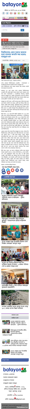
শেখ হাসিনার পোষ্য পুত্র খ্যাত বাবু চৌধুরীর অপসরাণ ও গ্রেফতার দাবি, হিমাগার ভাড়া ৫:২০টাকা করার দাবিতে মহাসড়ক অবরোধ (15, 343)
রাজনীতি (14, 44)
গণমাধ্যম (22, 42)
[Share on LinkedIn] (17, 170)
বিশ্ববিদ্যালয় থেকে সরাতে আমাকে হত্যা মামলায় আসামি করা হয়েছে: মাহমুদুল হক (13, 54)
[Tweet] (8, 170)
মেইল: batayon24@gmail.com (15, 399)
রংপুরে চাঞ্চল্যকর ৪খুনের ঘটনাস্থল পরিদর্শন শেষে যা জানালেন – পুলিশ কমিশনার (13, 197)
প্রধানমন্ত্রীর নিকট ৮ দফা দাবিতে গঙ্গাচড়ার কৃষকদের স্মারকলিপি (15, 286)
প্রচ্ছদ (5, 40)
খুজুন (22, 30)
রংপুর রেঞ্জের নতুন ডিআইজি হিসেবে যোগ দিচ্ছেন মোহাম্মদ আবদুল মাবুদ (15, 242)
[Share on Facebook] (3, 170)
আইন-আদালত (7, 42)
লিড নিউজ (18, 44)
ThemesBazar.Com (22, 407)
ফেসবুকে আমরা (5, 360)
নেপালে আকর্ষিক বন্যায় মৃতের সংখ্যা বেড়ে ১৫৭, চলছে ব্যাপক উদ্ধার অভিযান (15, 307)
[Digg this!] (4, 172)
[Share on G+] (12, 170)
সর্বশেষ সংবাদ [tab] (15, 315)
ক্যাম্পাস (18, 42)
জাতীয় (3, 44)
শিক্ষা (22, 44)
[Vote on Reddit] (21, 170)
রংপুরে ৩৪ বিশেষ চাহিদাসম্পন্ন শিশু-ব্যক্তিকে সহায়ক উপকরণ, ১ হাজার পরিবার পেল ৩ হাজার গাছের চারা (15, 264)
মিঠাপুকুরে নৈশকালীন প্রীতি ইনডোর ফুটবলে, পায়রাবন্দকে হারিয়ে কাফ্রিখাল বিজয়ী (14, 220)
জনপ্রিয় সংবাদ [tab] (15, 318)
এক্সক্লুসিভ (13, 42)
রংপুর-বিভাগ (8, 44)
